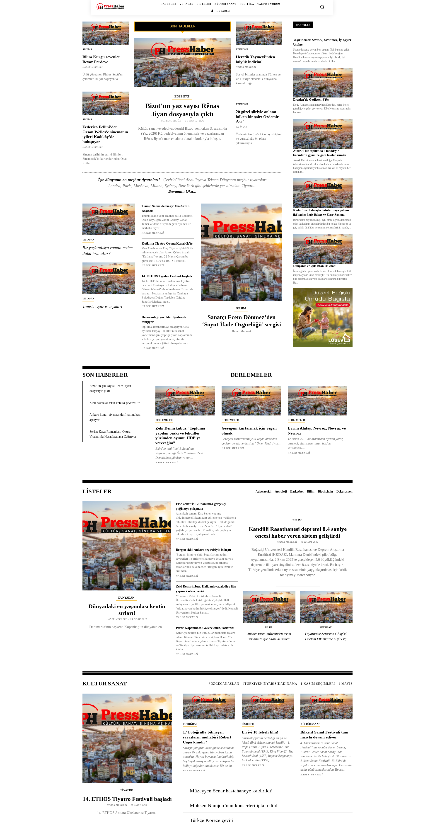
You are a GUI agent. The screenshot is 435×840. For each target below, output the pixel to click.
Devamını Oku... (182, 191)
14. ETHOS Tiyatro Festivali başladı (167, 276)
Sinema (87, 49)
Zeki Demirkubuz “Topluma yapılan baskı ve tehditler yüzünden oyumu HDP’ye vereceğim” (180, 435)
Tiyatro (126, 790)
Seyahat (325, 627)
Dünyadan (126, 597)
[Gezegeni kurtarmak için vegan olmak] (251, 400)
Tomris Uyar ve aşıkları (102, 306)
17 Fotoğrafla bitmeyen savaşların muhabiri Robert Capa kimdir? (207, 737)
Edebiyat (181, 96)
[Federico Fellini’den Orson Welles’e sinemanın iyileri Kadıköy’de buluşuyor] (105, 103)
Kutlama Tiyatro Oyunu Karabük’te (167, 243)
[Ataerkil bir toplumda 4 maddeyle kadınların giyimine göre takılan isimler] (323, 134)
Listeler (248, 724)
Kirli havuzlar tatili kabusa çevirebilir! (115, 403)
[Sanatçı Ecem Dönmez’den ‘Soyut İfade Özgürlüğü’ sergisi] (241, 252)
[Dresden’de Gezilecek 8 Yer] (323, 82)
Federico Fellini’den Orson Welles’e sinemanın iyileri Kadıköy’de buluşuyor (105, 134)
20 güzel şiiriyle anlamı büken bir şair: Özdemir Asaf (257, 116)
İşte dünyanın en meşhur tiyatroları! (129, 179)
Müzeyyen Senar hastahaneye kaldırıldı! (231, 791)
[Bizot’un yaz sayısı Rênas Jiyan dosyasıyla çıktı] (182, 62)
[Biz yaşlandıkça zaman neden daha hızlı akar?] (108, 219)
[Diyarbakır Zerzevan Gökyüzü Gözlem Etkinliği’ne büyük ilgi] (326, 607)
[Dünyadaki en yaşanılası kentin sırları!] (126, 545)
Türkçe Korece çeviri (211, 820)
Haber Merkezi (92, 67)
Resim (241, 308)
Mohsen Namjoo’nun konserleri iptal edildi (234, 805)
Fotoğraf (190, 724)
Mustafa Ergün (171, 120)
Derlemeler (164, 420)
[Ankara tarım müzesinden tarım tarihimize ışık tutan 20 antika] (269, 607)
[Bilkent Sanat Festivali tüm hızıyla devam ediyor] (326, 707)
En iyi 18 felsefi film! (260, 732)
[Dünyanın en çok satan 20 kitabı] (323, 249)
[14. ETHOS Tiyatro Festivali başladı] (127, 738)
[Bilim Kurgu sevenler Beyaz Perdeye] (105, 33)
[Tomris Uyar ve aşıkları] (108, 278)
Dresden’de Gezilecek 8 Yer (311, 99)
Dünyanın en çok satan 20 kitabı (314, 266)
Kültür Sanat (310, 724)
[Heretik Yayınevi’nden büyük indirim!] (259, 33)
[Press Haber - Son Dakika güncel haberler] (110, 6)
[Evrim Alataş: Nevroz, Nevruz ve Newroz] (317, 400)
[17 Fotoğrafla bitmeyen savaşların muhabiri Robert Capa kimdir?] (209, 707)
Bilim (297, 520)
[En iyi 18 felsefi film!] (268, 707)
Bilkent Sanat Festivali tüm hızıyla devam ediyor (324, 734)
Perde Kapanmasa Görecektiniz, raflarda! (205, 628)
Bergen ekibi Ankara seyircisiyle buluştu (203, 549)
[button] (322, 6)
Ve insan (241, 127)
